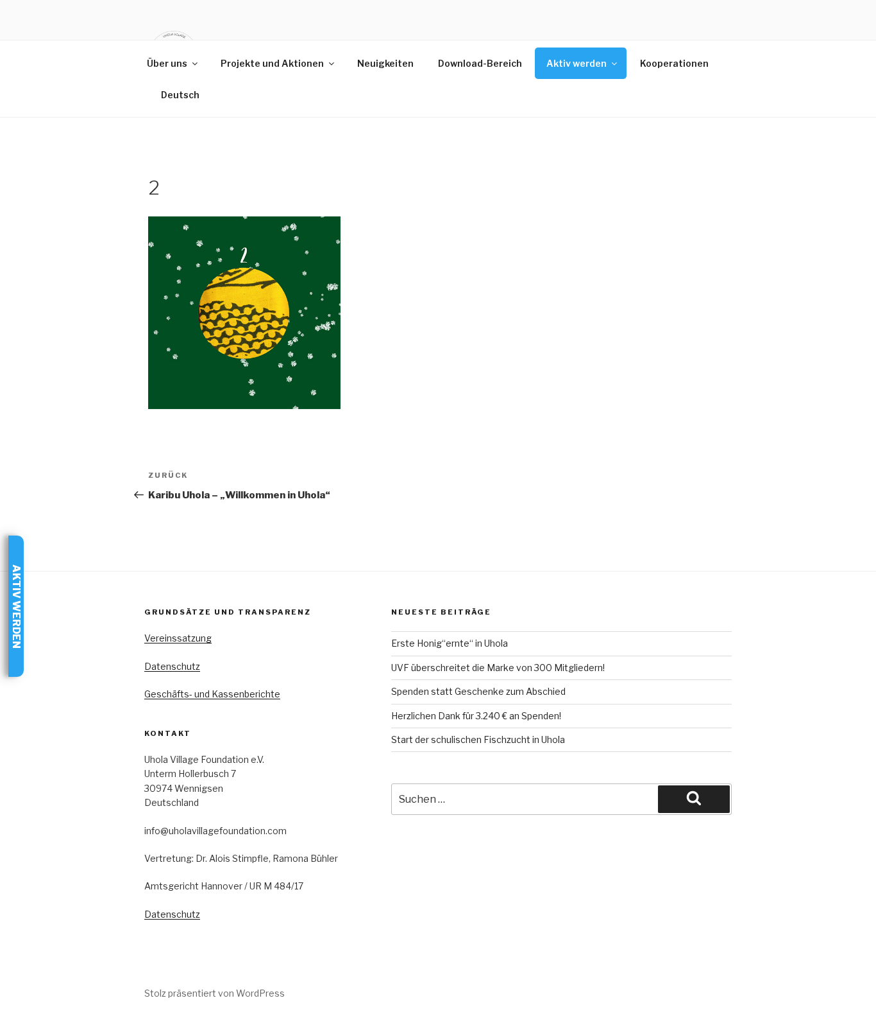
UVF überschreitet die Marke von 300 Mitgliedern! (498, 667)
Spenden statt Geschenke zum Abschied (478, 691)
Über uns (167, 63)
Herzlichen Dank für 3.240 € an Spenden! (476, 715)
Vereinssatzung (178, 638)
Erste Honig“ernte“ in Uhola (449, 643)
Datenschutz (172, 666)
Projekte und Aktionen (272, 63)
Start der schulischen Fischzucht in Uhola (478, 739)
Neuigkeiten (385, 63)
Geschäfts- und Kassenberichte (212, 693)
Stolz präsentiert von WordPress (214, 993)
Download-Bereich (480, 63)
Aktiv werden (576, 63)
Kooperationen (674, 63)
